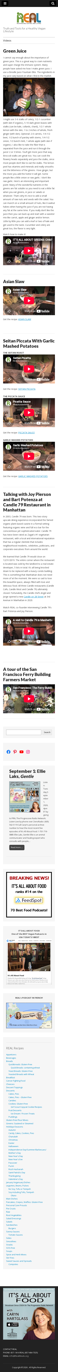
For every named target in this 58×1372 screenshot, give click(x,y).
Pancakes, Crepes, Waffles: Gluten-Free (24, 1202)
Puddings (13, 1117)
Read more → (17, 847)
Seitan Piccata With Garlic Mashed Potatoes (29, 343)
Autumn (12, 1130)
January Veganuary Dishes (18, 1182)
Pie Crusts (11, 1208)
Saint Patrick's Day (17, 1172)
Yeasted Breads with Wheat (21, 1074)
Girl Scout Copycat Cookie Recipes (26, 1107)
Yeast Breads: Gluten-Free (21, 1071)
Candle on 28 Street (34, 596)
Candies (12, 1100)
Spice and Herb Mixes (16, 1254)
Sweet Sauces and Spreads (19, 1261)
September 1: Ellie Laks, (27, 773)
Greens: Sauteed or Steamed (19, 1123)
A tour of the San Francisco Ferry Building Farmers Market (27, 674)
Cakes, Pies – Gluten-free (20, 1097)
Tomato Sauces (16, 1235)
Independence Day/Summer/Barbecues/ (27, 1149)
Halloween (13, 1146)
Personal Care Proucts (16, 1205)
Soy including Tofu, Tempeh (21, 1192)
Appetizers (11, 1054)
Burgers (12, 1228)
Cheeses (10, 1084)
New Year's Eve (16, 1159)
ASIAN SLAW (24, 319)
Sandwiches (11, 1225)
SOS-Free (10, 1248)
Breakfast (10, 1077)
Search (47, 732)
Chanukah (13, 1136)
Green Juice (14, 51)
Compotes (13, 1264)
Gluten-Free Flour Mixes (17, 1120)
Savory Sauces (13, 1231)
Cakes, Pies (14, 1094)
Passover (13, 1163)
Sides (8, 1238)
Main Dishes (12, 1198)
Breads (9, 1061)
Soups (9, 1251)
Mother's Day (15, 1153)
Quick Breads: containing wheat (25, 1067)
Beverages (11, 1058)
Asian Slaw (13, 281)
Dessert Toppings (14, 1087)
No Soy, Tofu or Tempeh (20, 1189)
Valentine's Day (16, 1179)
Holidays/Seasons (14, 1126)
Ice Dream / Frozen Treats (23, 1113)
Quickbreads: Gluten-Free (20, 1064)
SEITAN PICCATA (26, 388)
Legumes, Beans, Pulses (17, 1185)
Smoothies (11, 1241)
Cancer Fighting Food (15, 1080)
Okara (13, 1195)
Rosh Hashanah (16, 1169)
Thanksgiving (14, 1176)
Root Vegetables (13, 1215)
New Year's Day (16, 1156)
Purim (11, 1166)
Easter (11, 1143)
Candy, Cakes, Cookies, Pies (21, 1133)
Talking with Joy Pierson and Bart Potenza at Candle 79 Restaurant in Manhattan (27, 502)
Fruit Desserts (15, 1110)
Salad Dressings (13, 1218)
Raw (8, 1212)
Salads (9, 1221)
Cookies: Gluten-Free (18, 1103)
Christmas (13, 1140)
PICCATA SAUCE (26, 432)
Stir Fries (10, 1258)
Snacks (9, 1244)
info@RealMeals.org (18, 1356)
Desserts (10, 1090)
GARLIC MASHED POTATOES (33, 476)
